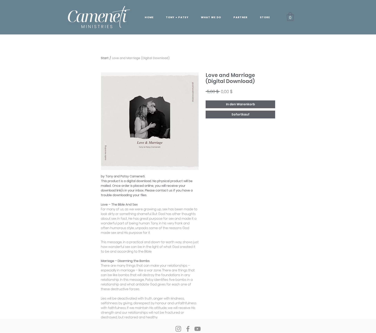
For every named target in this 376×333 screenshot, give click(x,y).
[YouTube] (197, 329)
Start (105, 58)
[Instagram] (178, 329)
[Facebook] (188, 329)
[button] (290, 16)
